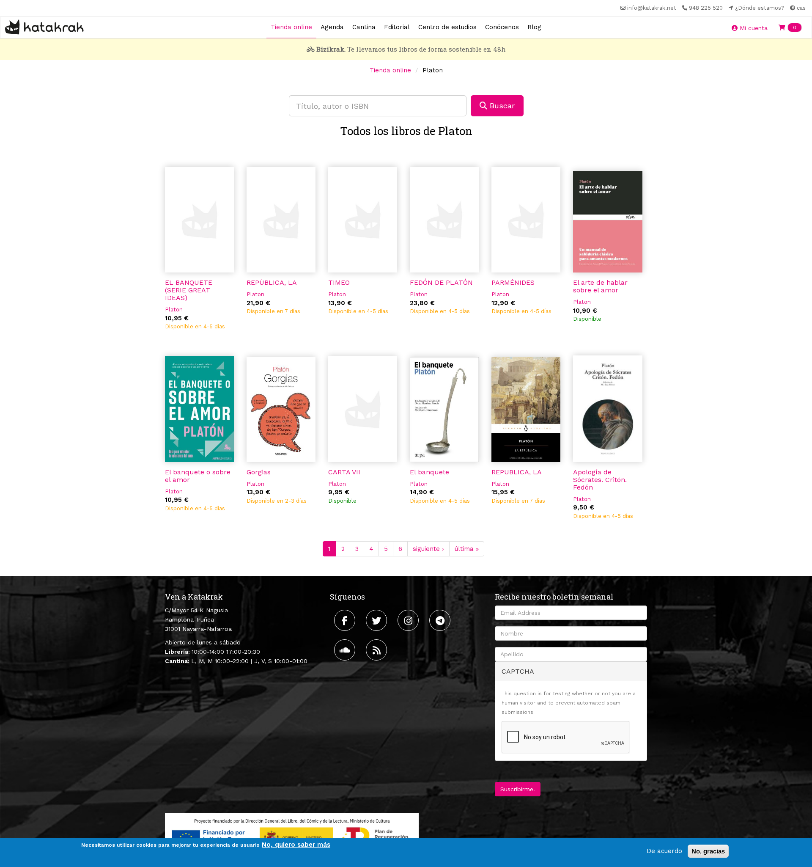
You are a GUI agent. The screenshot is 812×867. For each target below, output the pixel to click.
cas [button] (800, 8)
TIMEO (339, 282)
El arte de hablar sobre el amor (600, 286)
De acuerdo (664, 851)
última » (467, 549)
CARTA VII (344, 472)
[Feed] (377, 650)
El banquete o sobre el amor (197, 476)
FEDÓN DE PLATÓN (441, 282)
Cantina (364, 27)
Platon (174, 309)
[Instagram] (409, 620)
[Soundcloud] (345, 650)
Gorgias (259, 472)
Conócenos (502, 27)
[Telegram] (441, 620)
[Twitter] (377, 620)
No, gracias (708, 851)
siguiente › (428, 549)
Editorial (397, 27)
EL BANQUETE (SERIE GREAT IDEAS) (188, 290)
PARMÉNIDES (513, 282)
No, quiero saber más (296, 844)
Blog (534, 27)
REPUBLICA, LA (516, 472)
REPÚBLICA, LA (272, 282)
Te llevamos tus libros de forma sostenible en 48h (411, 49)
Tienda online (291, 27)
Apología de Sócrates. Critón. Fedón (600, 479)
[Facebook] (345, 620)
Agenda (332, 27)
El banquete (429, 472)
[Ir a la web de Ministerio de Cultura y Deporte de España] (292, 835)
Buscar (501, 105)
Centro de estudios (447, 27)
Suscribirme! (517, 789)
